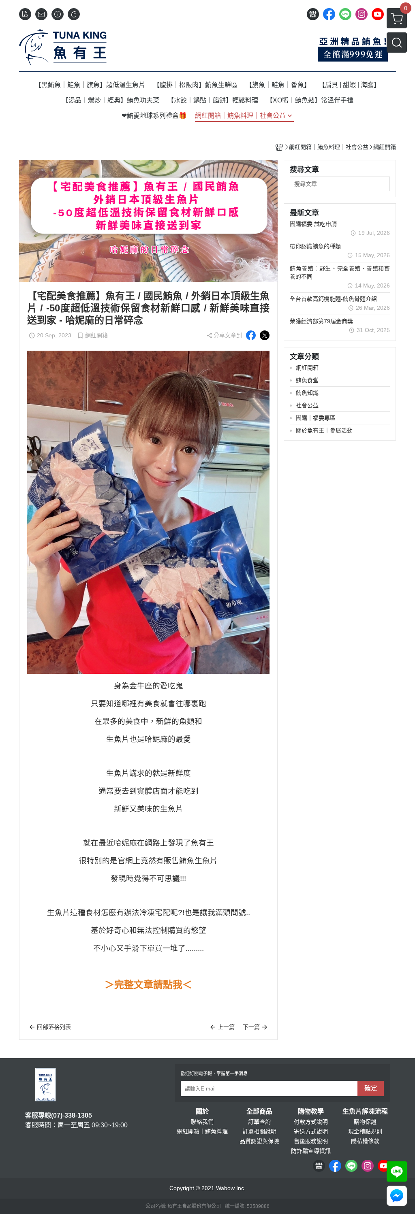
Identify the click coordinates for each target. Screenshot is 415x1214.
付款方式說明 (311, 1122)
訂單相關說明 (259, 1131)
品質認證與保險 (259, 1141)
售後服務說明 (311, 1141)
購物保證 (365, 1122)
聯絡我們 (202, 1122)
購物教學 (311, 1111)
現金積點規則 (365, 1131)
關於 (202, 1111)
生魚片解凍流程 (365, 1111)
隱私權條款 (365, 1141)
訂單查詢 (259, 1122)
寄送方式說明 (311, 1131)
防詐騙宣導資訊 (311, 1151)
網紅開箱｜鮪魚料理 (202, 1131)
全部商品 (259, 1111)
